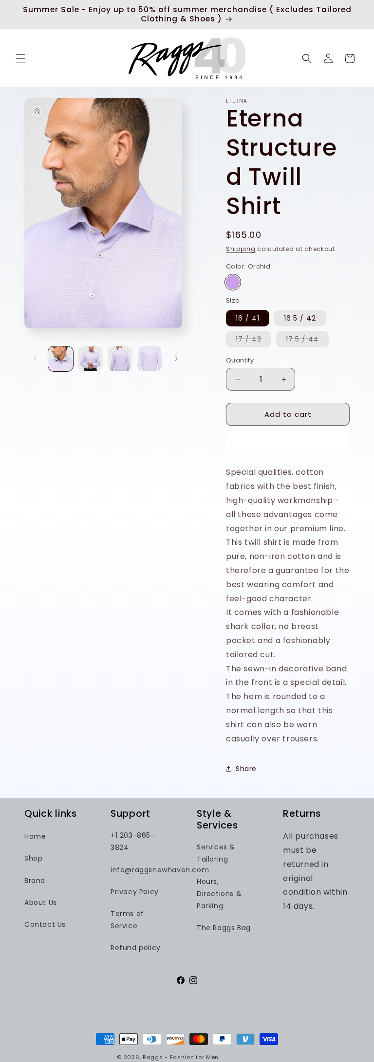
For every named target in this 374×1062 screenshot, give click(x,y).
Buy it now (288, 442)
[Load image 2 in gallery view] (90, 358)
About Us (40, 902)
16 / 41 (248, 318)
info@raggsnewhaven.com (160, 870)
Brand (34, 880)
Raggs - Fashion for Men (181, 1057)
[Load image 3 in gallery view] (120, 358)
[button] (20, 58)
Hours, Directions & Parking (219, 894)
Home (35, 836)
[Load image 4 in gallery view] (149, 358)
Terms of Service (127, 920)
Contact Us (45, 924)
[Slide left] (35, 358)
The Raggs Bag (224, 928)
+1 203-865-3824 (133, 841)
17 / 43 (253, 340)
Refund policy (136, 948)
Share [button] (246, 769)
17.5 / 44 (307, 340)
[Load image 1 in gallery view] (60, 358)
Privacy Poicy (135, 892)
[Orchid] (233, 282)
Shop (33, 858)
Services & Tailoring (216, 853)
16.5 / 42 (300, 318)
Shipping (241, 249)
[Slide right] (176, 358)
